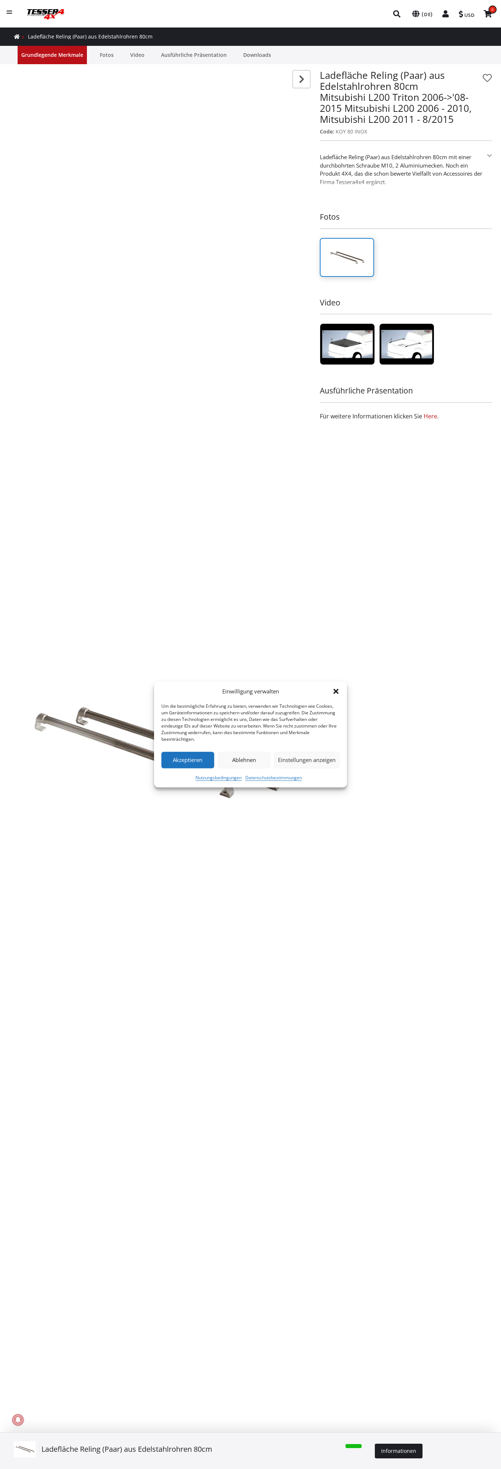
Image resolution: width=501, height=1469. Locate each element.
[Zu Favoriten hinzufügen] (487, 78)
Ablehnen (244, 759)
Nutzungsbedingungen (218, 777)
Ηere (430, 416)
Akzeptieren (187, 759)
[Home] (17, 36)
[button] (336, 691)
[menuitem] (397, 14)
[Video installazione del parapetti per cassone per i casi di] (347, 344)
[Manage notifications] (18, 1420)
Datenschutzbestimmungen (273, 777)
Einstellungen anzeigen (307, 759)
